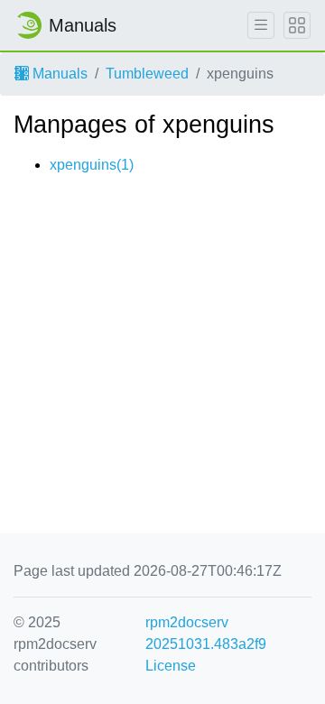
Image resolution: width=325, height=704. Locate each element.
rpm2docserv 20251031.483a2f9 (205, 633)
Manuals (58, 73)
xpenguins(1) (92, 164)
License (170, 665)
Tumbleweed (147, 73)
